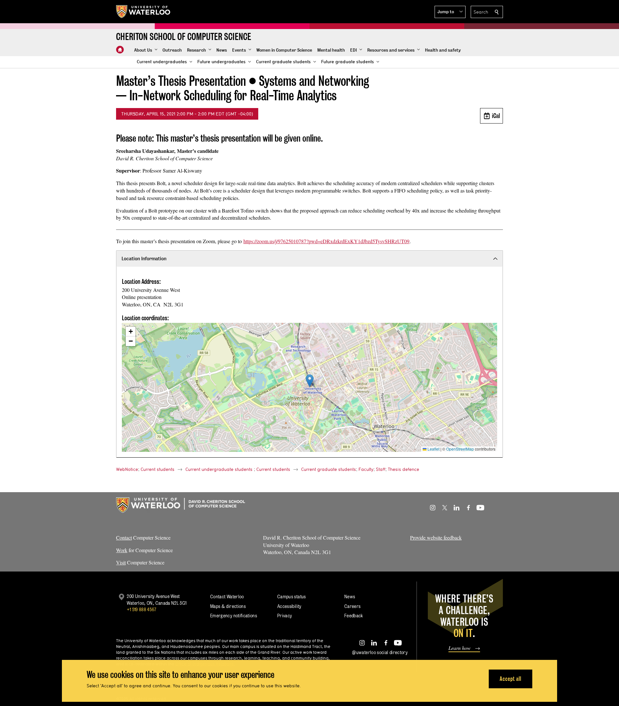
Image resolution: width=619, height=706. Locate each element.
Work (121, 550)
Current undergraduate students (218, 469)
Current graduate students (328, 469)
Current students (157, 469)
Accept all (510, 678)
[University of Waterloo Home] (143, 11)
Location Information (144, 258)
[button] (450, 12)
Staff (380, 469)
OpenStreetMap (460, 449)
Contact (124, 537)
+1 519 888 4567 (141, 609)
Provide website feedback (436, 537)
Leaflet (433, 449)
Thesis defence (403, 469)
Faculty (366, 469)
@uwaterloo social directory (380, 652)
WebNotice (127, 469)
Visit (121, 562)
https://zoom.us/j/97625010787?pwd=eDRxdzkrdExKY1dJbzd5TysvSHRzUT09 (326, 241)
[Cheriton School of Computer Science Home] (120, 50)
